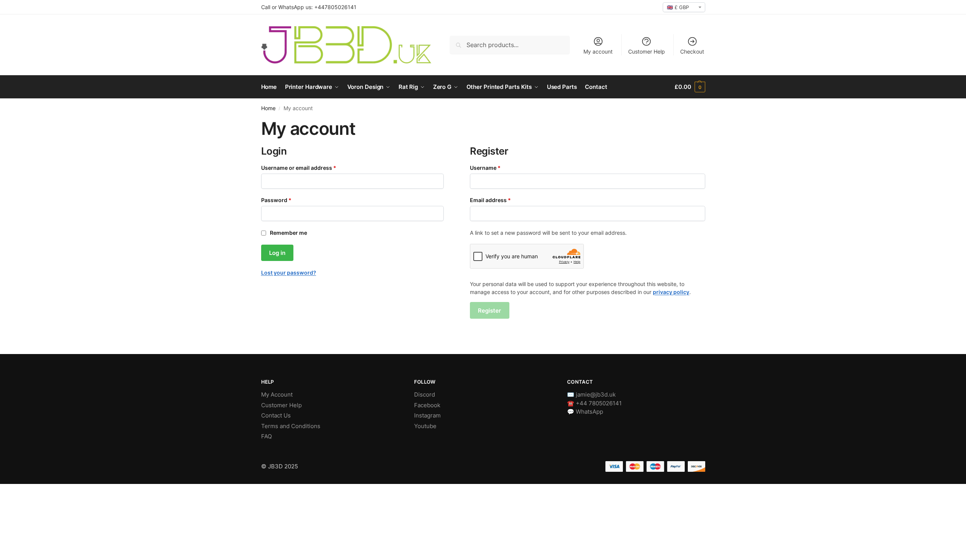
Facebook (427, 405)
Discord (424, 394)
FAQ (266, 436)
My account (598, 51)
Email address (502, 199)
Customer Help (646, 51)
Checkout (692, 51)
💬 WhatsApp (585, 411)
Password (288, 199)
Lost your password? (288, 272)
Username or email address (310, 167)
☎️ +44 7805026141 (594, 403)
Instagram (427, 415)
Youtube (425, 426)
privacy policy (671, 292)
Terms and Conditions (290, 426)
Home (268, 108)
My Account (277, 394)
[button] (689, 87)
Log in (277, 252)
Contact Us (276, 415)
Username (497, 167)
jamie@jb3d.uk (596, 394)
